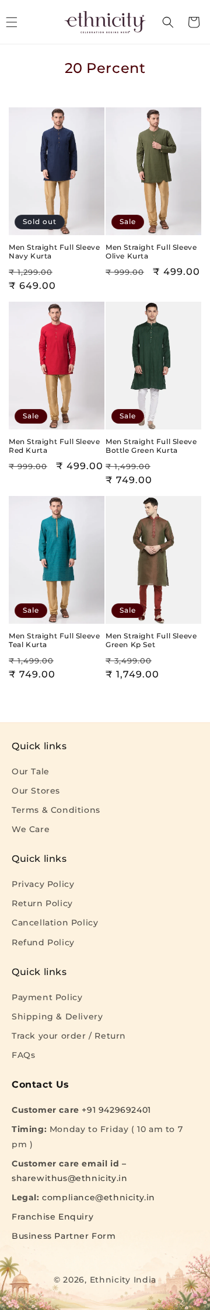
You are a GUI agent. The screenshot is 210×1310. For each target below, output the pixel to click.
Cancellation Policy (55, 922)
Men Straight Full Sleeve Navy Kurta (54, 252)
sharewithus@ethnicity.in (69, 1178)
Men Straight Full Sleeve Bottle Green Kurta (151, 446)
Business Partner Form (64, 1236)
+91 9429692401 (116, 1110)
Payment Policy (47, 997)
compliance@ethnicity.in (98, 1197)
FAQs (23, 1055)
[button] (168, 22)
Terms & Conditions (56, 810)
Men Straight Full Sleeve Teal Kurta (54, 640)
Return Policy (42, 903)
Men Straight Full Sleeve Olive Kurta (151, 252)
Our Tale (31, 771)
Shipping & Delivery (57, 1016)
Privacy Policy (43, 884)
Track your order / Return (69, 1035)
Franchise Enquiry (52, 1216)
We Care (31, 829)
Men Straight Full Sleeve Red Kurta (54, 446)
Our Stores (36, 790)
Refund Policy (43, 942)
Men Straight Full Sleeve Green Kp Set (151, 640)
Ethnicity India (123, 1279)
